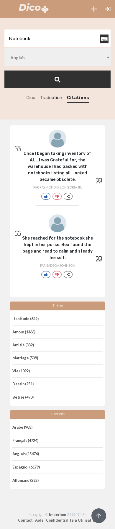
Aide (39, 520)
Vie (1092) (21, 371)
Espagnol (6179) (26, 467)
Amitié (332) (23, 345)
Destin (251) (23, 383)
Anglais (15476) (25, 453)
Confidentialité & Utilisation (71, 520)
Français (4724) (25, 440)
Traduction (51, 97)
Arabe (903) (22, 427)
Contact (25, 520)
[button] (94, 9)
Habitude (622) (25, 318)
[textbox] (57, 38)
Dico (30, 97)
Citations (78, 97)
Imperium (57, 514)
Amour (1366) (23, 332)
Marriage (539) (25, 358)
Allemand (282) (25, 480)
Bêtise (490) (23, 397)
